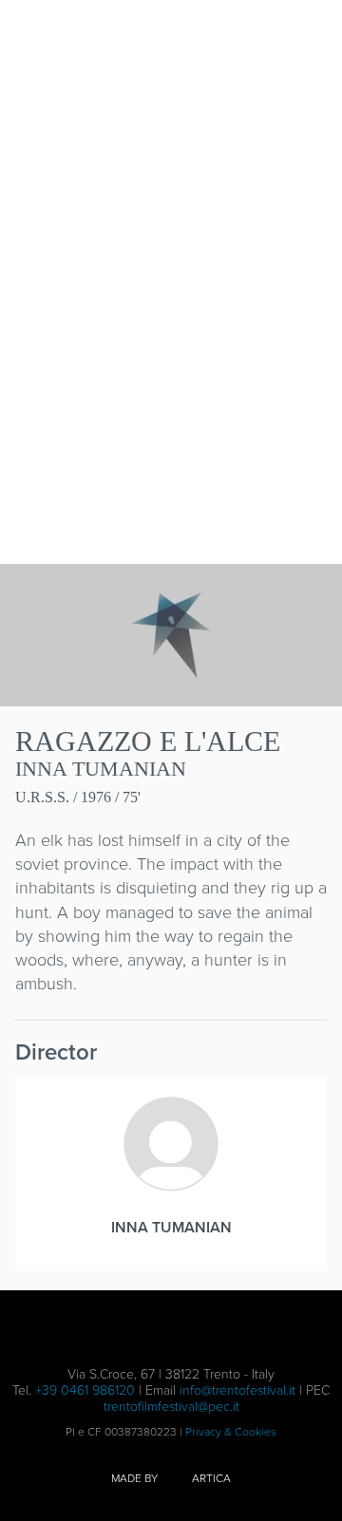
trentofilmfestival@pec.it (171, 1406)
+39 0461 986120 (85, 1389)
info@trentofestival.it (237, 1389)
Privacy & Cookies (230, 1431)
